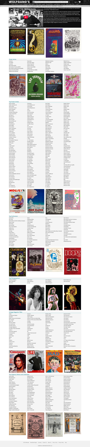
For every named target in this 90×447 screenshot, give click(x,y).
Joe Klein (29, 405)
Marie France (30, 340)
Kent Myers (47, 105)
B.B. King (11, 219)
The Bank (66, 67)
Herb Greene (30, 134)
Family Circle (11, 341)
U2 (64, 238)
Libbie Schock (48, 113)
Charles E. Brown (12, 137)
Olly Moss (47, 167)
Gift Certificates (26, 442)
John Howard (30, 169)
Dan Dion (11, 282)
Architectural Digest (13, 315)
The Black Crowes (67, 228)
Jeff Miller (29, 150)
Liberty (28, 334)
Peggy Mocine (48, 176)
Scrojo (65, 143)
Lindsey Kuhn (48, 116)
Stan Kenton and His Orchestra (70, 219)
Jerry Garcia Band (31, 235)
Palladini (47, 169)
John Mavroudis (30, 170)
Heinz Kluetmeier (30, 393)
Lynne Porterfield (49, 119)
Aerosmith (11, 217)
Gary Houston (30, 113)
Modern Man (48, 313)
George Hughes (30, 388)
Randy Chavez (67, 103)
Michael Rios (48, 150)
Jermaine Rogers (30, 153)
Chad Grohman (12, 135)
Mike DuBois (48, 153)
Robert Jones (66, 122)
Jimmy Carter (30, 404)
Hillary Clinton (30, 398)
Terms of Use (55, 442)
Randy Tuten (66, 106)
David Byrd (11, 162)
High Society (29, 316)
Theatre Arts (66, 332)
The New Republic (67, 325)
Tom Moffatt (66, 68)
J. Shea (28, 138)
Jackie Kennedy (30, 401)
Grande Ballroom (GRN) (32, 69)
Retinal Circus (66, 61)
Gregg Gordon (30, 122)
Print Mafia (47, 182)
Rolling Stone (48, 340)
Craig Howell (11, 145)
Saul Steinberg (67, 389)
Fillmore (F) (29, 68)
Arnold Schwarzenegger (14, 385)
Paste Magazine (48, 409)
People (46, 327)
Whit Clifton (66, 178)
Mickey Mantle (48, 396)
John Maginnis (48, 279)
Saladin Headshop (67, 62)
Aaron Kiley (11, 376)
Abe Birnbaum (12, 377)
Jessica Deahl (30, 156)
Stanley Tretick (67, 395)
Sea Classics (47, 343)
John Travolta (48, 380)
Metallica (47, 223)
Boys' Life (11, 321)
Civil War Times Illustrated (14, 328)
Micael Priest (48, 144)
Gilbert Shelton (30, 118)
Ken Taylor (47, 103)
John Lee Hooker (30, 244)
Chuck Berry (11, 232)
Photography (25, 4)
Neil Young (47, 229)
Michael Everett (48, 145)
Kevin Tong (47, 107)
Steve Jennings (67, 281)
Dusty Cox (11, 181)
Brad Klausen (12, 124)
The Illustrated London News (70, 322)
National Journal (48, 318)
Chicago (10, 231)
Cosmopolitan (12, 332)
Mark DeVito (48, 129)
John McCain (48, 379)
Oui (46, 324)
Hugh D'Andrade (30, 137)
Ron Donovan (66, 128)
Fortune (10, 344)
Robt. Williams (67, 125)
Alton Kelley (11, 110)
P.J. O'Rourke (48, 408)
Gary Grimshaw (30, 112)
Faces (28, 217)
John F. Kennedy (30, 409)
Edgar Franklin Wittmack (14, 409)
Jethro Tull (29, 236)
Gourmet (11, 347)
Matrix (46, 64)
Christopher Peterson (13, 140)
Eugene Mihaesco (31, 380)
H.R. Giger (29, 129)
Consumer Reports (13, 331)
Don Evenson (12, 176)
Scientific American (49, 341)
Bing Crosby (11, 222)
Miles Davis (47, 226)
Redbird (65, 107)
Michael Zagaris (48, 282)
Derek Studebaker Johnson (14, 173)
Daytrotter (29, 61)
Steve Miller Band (67, 220)
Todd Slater (66, 169)
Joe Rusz (29, 407)
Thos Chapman (67, 167)
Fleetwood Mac (30, 219)
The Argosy (66, 318)
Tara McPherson (67, 162)
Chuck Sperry (12, 141)
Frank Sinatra (30, 220)
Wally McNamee (67, 404)
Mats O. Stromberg (49, 138)
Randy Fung (66, 105)
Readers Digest (48, 335)
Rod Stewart (48, 244)
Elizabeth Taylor (30, 377)
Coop (10, 144)
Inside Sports (30, 328)
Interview (29, 330)
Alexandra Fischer (13, 107)
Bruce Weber (11, 129)
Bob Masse (11, 118)
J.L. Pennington (30, 140)
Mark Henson (48, 131)
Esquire (10, 340)
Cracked (10, 334)
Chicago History (12, 325)
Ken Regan (47, 383)
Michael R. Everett (49, 148)
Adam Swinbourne (13, 105)
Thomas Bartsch (67, 166)
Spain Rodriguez (67, 147)
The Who (65, 235)
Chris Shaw (11, 138)
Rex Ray (65, 110)
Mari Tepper (48, 125)
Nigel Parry (47, 404)
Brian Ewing (11, 126)
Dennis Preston (12, 170)
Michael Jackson (48, 392)
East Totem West (30, 62)
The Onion (66, 328)
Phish (46, 234)
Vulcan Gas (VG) (67, 69)
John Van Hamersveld (31, 175)
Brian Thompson (12, 128)
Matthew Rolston (49, 389)
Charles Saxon (12, 399)
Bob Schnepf (11, 119)
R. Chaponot (48, 184)
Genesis (29, 223)
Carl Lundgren (12, 132)
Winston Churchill (67, 408)
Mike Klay (47, 156)
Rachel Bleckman (67, 279)
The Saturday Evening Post (69, 330)
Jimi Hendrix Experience (32, 239)
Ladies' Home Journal (31, 332)
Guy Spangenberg (31, 392)
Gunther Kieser (30, 124)
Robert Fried (66, 121)
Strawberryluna (67, 157)
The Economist (67, 321)
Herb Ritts (29, 396)
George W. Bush (30, 389)
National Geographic (49, 316)
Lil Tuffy (47, 115)
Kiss (46, 217)
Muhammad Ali (48, 401)
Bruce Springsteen (13, 226)
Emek (10, 184)
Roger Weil (66, 126)
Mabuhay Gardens (49, 61)
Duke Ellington (12, 241)
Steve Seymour (67, 151)
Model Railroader (31, 347)
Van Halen (66, 239)
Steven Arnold (67, 153)
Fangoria (11, 343)
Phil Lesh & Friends (49, 232)
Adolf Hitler (11, 379)
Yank (65, 347)
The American (66, 315)
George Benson (30, 225)
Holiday (28, 321)
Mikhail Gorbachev (49, 399)
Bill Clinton (11, 390)
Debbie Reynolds (12, 404)
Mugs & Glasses (75, 4)
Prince (46, 238)
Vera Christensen (67, 402)
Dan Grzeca (11, 148)
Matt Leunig (48, 140)
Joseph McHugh (30, 181)
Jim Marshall (30, 160)
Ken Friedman (48, 281)
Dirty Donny (11, 175)
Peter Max (47, 181)
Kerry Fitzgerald (48, 106)
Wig (64, 179)
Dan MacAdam (12, 150)
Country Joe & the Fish (13, 236)
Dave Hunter (11, 160)
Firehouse (29, 103)
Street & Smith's (67, 313)
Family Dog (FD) (30, 64)
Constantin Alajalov (13, 401)
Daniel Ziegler (12, 154)
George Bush (30, 386)
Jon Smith (29, 178)
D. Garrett (11, 147)
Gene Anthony (30, 281)
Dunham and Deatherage (14, 179)
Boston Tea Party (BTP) (13, 69)
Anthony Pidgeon (12, 279)
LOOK (28, 337)
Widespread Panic (67, 241)
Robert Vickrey (67, 385)
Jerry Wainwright (30, 154)
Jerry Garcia (29, 234)
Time (65, 334)
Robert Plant (48, 242)
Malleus (47, 122)
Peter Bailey (48, 178)
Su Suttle (65, 159)
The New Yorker (67, 327)
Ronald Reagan (67, 386)
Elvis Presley (11, 244)
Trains (65, 337)
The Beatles (66, 226)
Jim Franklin (29, 159)
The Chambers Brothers (69, 231)
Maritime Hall (48, 62)
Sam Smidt (66, 134)
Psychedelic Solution (49, 71)
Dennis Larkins (12, 166)
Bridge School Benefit (13, 71)
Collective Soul (12, 234)
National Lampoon (49, 319)
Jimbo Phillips (30, 163)
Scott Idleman (66, 140)
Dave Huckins (12, 159)
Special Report (67, 393)
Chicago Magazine (13, 327)
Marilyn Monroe (48, 388)
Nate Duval (47, 162)
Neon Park (47, 163)
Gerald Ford (29, 390)
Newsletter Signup (33, 442)
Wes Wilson (66, 176)
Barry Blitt (11, 388)
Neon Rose (47, 67)
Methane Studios (49, 143)
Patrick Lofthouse (49, 173)
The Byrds (66, 229)
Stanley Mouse (67, 148)
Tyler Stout (66, 172)
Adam (10, 313)
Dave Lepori (29, 279)
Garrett (28, 110)
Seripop (65, 144)
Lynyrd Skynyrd (48, 222)
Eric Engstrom (12, 185)
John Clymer (29, 408)
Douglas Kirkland (12, 407)
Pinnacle (47, 69)
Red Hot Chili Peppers (50, 241)
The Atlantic (66, 319)
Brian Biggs (11, 125)
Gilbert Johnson (30, 116)
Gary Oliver (29, 115)
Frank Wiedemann (31, 107)
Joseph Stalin (48, 382)
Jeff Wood (29, 151)
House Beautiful (30, 325)
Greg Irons (29, 121)
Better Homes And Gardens (15, 318)
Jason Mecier (30, 147)
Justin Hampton (30, 182)
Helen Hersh (29, 132)
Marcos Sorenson (49, 124)
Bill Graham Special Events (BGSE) (16, 68)
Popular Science (48, 331)
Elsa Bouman (12, 182)
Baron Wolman (12, 281)
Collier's (10, 330)
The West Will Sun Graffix (69, 164)
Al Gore (10, 380)
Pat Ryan (47, 172)
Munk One (47, 160)
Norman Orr (48, 166)
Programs (43, 4)
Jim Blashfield (30, 157)
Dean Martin (11, 402)
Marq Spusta (48, 135)
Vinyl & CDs (63, 4)
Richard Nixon (67, 383)
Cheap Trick (11, 229)
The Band (66, 223)
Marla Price (47, 134)
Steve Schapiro (67, 396)
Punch (46, 334)
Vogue (65, 343)
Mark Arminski (48, 126)
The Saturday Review (68, 331)
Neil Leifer (47, 402)
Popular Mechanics (49, 330)
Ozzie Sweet (48, 407)
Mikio (46, 157)
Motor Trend (48, 315)
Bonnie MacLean (12, 121)
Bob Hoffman (12, 395)
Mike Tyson (47, 398)
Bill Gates (11, 392)
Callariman (11, 131)
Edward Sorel (30, 376)
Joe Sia (28, 164)
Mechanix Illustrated (31, 343)
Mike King (47, 154)
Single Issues (66, 64)
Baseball (11, 316)
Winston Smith (67, 185)
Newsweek (47, 321)
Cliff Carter (11, 143)
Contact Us (45, 442)
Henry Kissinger (30, 395)
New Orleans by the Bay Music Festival (53, 231)
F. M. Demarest (30, 382)
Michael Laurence (49, 147)
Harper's (29, 313)
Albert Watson (12, 382)
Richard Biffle (66, 112)
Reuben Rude (66, 109)
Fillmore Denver (30, 65)
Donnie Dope (12, 178)
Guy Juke (29, 128)
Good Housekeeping (13, 346)
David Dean (11, 163)
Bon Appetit (11, 319)
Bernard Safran (12, 389)
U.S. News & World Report (69, 340)
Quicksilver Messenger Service (51, 239)
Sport (46, 344)
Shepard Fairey (67, 145)
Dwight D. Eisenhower (13, 408)
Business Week (12, 322)
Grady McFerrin (30, 119)
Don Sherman (12, 405)
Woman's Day (66, 344)
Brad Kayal (11, 122)
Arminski (11, 64)
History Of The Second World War (34, 319)
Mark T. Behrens (48, 132)
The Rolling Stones (67, 234)
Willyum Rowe (67, 184)
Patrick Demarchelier (68, 376)
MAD (28, 338)
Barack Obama (12, 386)
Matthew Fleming (49, 141)
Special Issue (66, 392)
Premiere (47, 332)
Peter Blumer (48, 179)
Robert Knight (66, 124)
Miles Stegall (48, 159)
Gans (28, 109)
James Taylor (30, 231)
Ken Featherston (30, 186)
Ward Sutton (66, 175)
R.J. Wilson (47, 186)
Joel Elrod (29, 166)
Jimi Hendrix (29, 238)
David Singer (11, 164)
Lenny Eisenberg (48, 112)
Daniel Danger (12, 153)
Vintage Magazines (56, 4)
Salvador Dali (66, 132)
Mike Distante (48, 151)
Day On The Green (13, 239)
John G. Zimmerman (49, 376)
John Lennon (30, 245)
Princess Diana (67, 377)
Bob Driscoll (11, 116)
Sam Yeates (66, 135)
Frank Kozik (29, 106)
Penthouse (47, 325)
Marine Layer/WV (32, 4)
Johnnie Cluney (30, 176)
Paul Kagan (47, 175)
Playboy (47, 328)
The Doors (66, 232)
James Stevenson (30, 402)
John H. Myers (30, 167)
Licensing (39, 442)
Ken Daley (29, 185)
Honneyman (29, 135)
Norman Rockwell (49, 405)
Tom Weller (66, 170)
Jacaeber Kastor (30, 141)
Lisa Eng (47, 118)
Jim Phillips (29, 162)
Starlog (46, 347)
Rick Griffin (66, 118)
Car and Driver (12, 324)
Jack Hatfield (29, 143)
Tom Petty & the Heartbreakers (70, 236)
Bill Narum (11, 115)
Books (70, 4)
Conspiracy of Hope (13, 235)
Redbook (47, 337)
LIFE (28, 335)
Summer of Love (67, 65)
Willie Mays (66, 407)
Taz (64, 163)
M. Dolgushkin (48, 121)
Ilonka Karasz (30, 399)
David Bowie (11, 238)
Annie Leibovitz (12, 383)
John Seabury (30, 172)
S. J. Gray (65, 129)
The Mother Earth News (69, 324)
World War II (66, 409)
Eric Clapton (11, 245)
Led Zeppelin (48, 219)
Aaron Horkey (12, 103)
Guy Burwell (29, 126)
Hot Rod (29, 322)
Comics (67, 4)
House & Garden (30, 324)
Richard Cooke (67, 115)
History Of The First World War (33, 318)
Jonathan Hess (30, 179)
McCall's (29, 341)
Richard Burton (67, 382)
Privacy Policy (61, 442)
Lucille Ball (47, 385)
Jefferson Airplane (31, 232)
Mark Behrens (48, 128)
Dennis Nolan (12, 169)
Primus (46, 236)
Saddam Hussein (67, 388)
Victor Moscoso (67, 173)
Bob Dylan (11, 223)
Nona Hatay (47, 164)
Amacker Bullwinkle (13, 112)
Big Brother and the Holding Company (17, 220)
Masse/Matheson (49, 137)
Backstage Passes (49, 4)
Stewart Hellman (67, 156)
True (65, 338)
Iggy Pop (29, 229)
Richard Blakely (67, 113)
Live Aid (47, 220)
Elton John (11, 242)
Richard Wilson (67, 116)
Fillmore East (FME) (31, 67)
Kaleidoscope (30, 71)
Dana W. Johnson (12, 151)
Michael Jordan (48, 393)
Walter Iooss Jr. (67, 405)
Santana (47, 245)
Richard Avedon (67, 380)
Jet (27, 331)
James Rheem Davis (31, 145)
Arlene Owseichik (12, 113)
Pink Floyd (47, 235)
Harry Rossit (29, 131)
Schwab (65, 138)
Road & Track (48, 338)
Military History (30, 346)
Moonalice (47, 65)
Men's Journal (30, 344)
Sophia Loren (66, 390)
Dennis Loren (12, 167)
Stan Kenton (66, 217)
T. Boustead (66, 160)
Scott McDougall (67, 141)
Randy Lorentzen (67, 379)
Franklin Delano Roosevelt (32, 385)
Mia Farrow (47, 390)
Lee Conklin (47, 110)
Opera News (48, 322)
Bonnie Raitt (11, 225)
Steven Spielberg (67, 154)
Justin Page (29, 184)
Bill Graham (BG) (12, 65)
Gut (28, 125)
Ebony (10, 337)
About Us (49, 442)
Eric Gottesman (12, 186)
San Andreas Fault (67, 137)
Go (69, 2)
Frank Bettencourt (31, 105)
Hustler (28, 327)
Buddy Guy (11, 228)
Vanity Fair (66, 341)
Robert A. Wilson (67, 119)
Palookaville (48, 68)
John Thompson (30, 173)
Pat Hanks (47, 170)
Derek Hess (11, 172)
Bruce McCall (12, 396)
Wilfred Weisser (67, 181)
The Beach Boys (67, 225)
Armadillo (11, 62)
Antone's (11, 61)
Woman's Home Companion (70, 346)
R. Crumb (47, 185)
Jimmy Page (29, 241)
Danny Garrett (12, 156)
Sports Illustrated (49, 346)
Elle (9, 338)
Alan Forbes (11, 106)
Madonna (47, 386)
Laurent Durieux (48, 109)
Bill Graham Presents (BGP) (14, 67)
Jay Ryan (29, 148)
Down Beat (11, 335)
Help (66, 442)
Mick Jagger (47, 225)
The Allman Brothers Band (69, 222)
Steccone (65, 150)
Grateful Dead (30, 228)
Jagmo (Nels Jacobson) (31, 144)
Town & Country (67, 335)
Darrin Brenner (12, 157)
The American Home (68, 316)
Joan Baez (29, 242)
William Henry (67, 182)
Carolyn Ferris (12, 134)
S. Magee (65, 131)
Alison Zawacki (12, 109)
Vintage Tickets (38, 4)
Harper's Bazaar (30, 315)
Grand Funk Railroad (31, 226)
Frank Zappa (30, 222)
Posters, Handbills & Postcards (17, 4)
